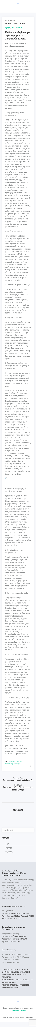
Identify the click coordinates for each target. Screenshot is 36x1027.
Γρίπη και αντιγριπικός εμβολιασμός (18, 780)
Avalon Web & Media (18, 1010)
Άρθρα (7, 28)
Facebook (8, 24)
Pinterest (22, 24)
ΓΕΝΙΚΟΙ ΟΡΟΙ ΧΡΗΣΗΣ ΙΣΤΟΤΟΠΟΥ (15, 969)
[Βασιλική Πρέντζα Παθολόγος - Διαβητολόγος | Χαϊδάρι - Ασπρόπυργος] (18, 4)
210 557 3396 (15, 941)
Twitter (15, 24)
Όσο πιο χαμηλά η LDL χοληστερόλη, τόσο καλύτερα (18, 788)
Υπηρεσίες (8, 852)
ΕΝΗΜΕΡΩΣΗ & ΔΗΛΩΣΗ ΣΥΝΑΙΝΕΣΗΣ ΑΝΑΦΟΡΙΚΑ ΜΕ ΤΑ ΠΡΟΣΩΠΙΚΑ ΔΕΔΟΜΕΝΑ (16, 974)
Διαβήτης (8, 848)
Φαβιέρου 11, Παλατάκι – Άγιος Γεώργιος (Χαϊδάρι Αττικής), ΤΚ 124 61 (18, 916)
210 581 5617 (17, 919)
